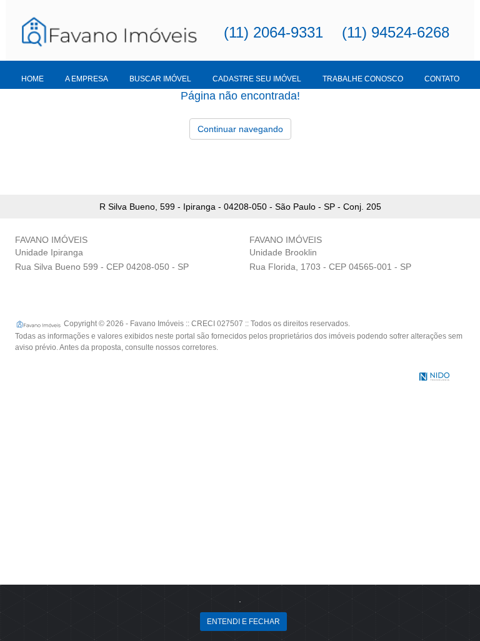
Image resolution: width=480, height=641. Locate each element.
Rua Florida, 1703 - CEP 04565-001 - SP (330, 267)
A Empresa (86, 78)
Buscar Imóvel (160, 78)
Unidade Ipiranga (49, 252)
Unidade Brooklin (283, 252)
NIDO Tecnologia (434, 376)
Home (32, 78)
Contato (441, 78)
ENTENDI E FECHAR (243, 621)
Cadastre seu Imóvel (256, 78)
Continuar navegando (240, 129)
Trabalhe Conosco (362, 78)
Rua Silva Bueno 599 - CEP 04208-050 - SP (102, 267)
